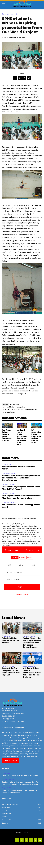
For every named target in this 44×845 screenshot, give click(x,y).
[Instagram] (22, 840)
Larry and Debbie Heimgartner (14, 407)
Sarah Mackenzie (9, 412)
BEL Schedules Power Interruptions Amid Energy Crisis (36, 436)
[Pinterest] (24, 78)
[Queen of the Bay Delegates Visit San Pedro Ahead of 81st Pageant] (11, 658)
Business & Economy (8, 473)
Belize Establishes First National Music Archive (10, 640)
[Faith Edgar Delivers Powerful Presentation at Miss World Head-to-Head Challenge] (32, 658)
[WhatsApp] (29, 78)
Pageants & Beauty (8, 485)
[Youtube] (40, 840)
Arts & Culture (6, 464)
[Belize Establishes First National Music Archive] (11, 628)
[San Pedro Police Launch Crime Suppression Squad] (7, 425)
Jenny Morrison (15, 404)
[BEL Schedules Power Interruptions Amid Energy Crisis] (36, 425)
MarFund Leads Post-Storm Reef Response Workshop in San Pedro (22, 437)
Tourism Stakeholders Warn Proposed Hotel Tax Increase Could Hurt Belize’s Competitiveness (21, 478)
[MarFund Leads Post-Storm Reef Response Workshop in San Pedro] (22, 425)
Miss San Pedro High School (13, 409)
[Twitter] (20, 78)
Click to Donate (10, 761)
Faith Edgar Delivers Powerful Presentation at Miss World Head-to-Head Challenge (32, 672)
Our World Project (32, 409)
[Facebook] (15, 78)
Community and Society (10, 14)
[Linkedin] (26, 840)
